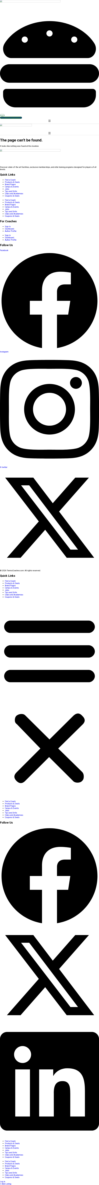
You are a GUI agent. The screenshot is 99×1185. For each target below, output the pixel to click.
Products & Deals (12, 182)
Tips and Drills (11, 191)
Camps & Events (12, 187)
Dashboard (9, 229)
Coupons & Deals (12, 196)
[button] (49, 699)
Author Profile (10, 231)
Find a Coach (10, 180)
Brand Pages (10, 184)
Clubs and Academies (14, 193)
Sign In (8, 226)
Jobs (7, 189)
